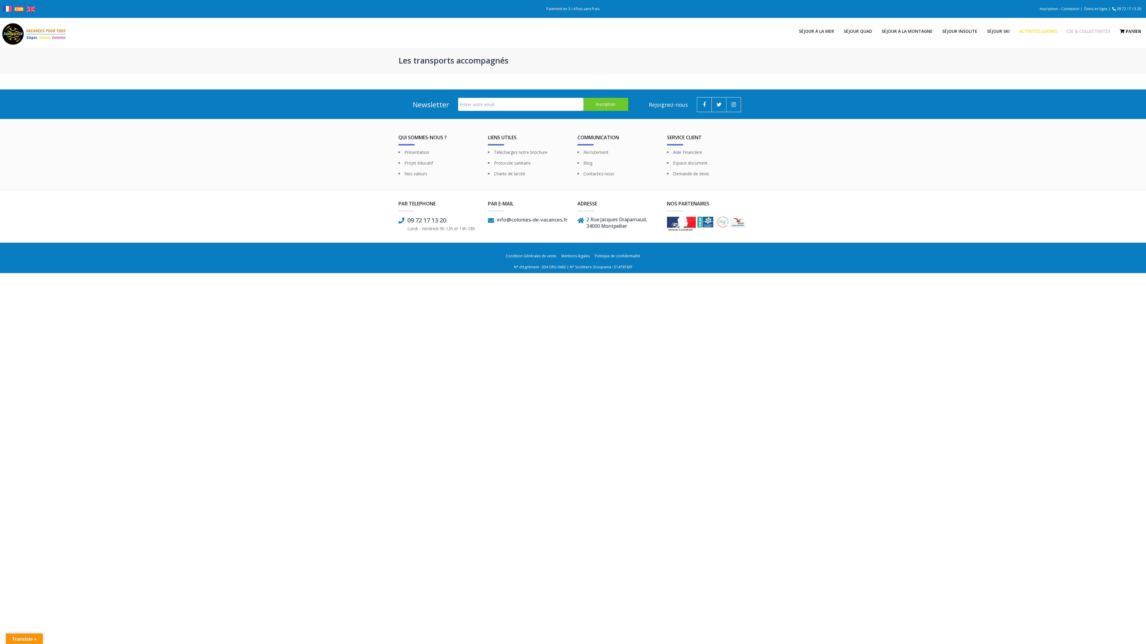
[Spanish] (20, 9)
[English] (32, 9)
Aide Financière (687, 152)
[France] (7, 11)
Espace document (690, 163)
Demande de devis (691, 174)
